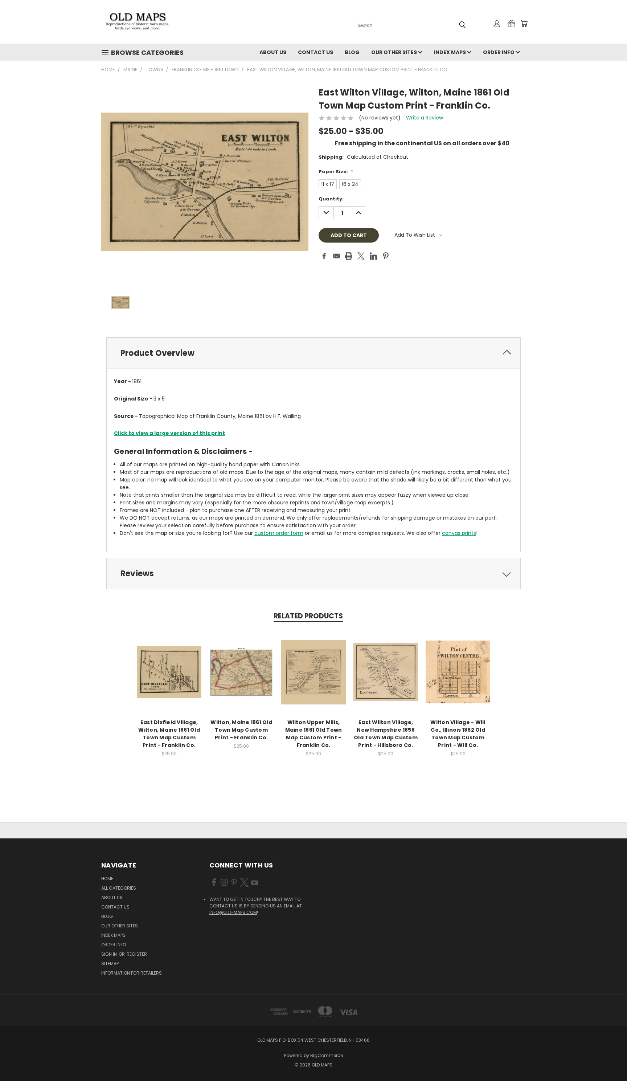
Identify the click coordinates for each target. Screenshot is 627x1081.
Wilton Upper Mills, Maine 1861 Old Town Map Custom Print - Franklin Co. (313, 734)
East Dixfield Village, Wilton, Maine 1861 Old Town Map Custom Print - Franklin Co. (169, 734)
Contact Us (315, 52)
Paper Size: (336, 171)
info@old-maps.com (233, 912)
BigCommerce (326, 1055)
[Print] (348, 256)
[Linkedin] (373, 256)
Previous (608, 1058)
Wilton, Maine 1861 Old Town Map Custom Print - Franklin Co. (241, 730)
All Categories (118, 888)
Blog (352, 52)
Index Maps (450, 52)
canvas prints (459, 533)
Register (137, 954)
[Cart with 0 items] (524, 23)
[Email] (336, 256)
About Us (272, 52)
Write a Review (424, 117)
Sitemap (110, 963)
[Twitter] (361, 256)
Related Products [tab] (308, 616)
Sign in (109, 954)
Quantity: (331, 198)
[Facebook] (324, 256)
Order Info (499, 52)
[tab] (313, 353)
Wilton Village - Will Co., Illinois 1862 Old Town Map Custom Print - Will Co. (457, 734)
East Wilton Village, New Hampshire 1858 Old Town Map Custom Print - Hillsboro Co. (386, 734)
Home (107, 878)
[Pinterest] (385, 256)
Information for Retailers (131, 973)
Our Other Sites (394, 52)
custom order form (278, 533)
